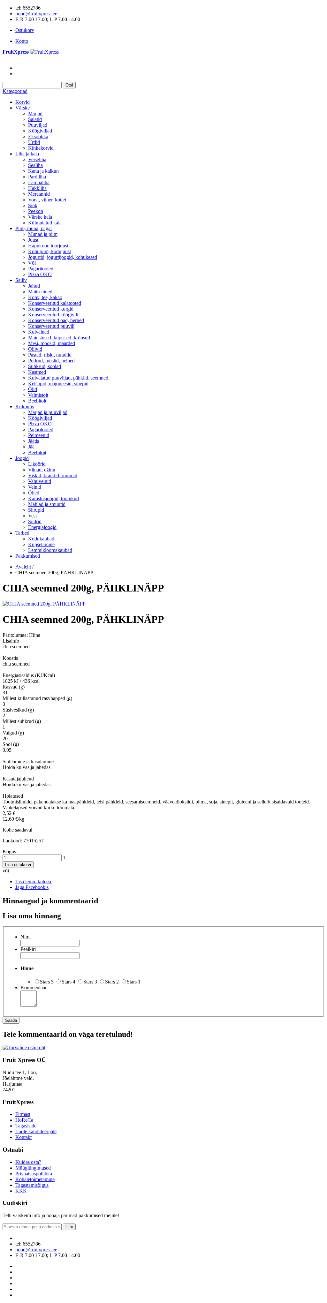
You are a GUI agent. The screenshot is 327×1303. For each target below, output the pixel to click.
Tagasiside (25, 1125)
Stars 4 (68, 981)
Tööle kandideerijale (36, 1131)
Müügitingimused (33, 1168)
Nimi (25, 936)
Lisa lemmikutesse (33, 881)
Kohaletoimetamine (35, 1179)
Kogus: (10, 851)
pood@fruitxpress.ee (36, 13)
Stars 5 (47, 981)
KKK (21, 1191)
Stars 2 (112, 981)
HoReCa (24, 1120)
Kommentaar (33, 987)
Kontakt (23, 1137)
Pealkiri (28, 949)
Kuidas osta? (28, 1162)
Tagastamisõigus (32, 1185)
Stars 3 (90, 981)
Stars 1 (134, 981)
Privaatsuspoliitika (33, 1173)
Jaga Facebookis (32, 887)
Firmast (22, 1114)
